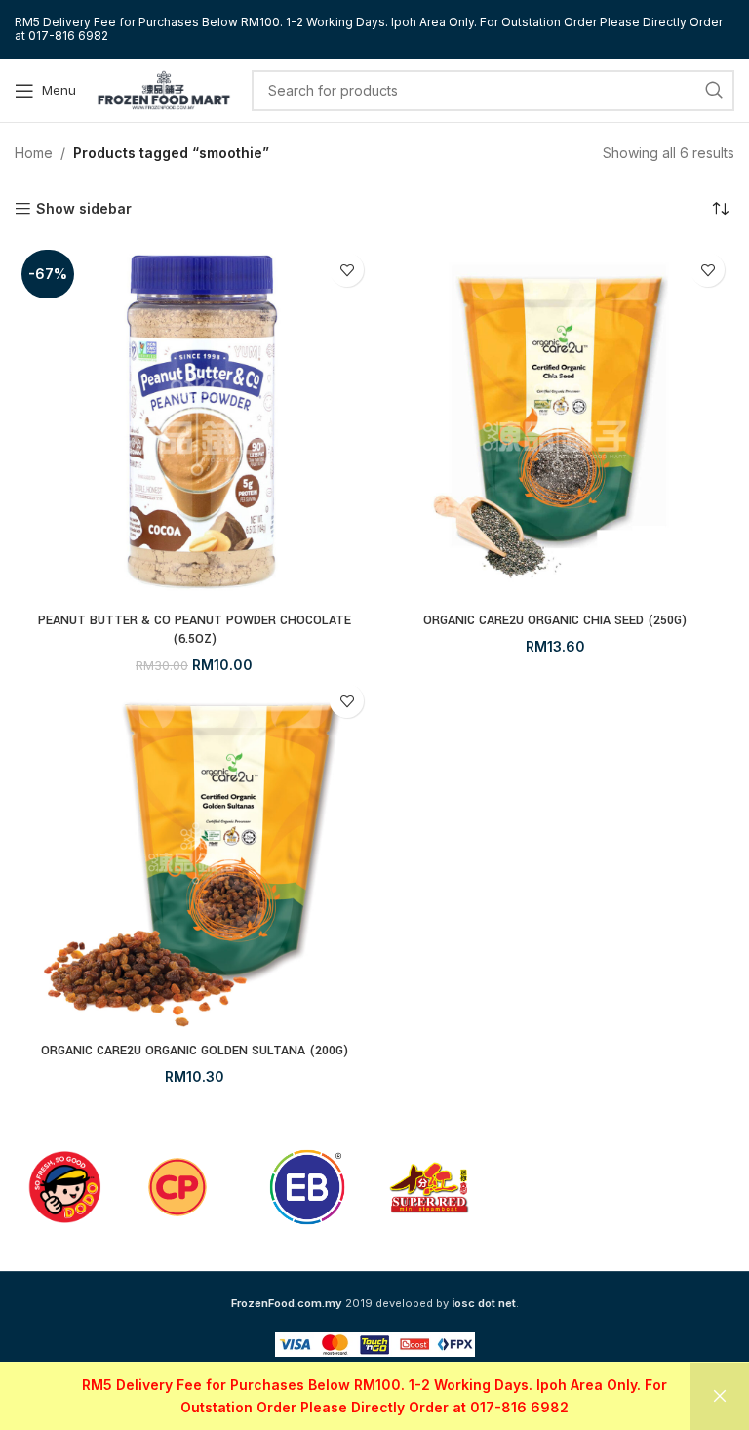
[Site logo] (164, 88)
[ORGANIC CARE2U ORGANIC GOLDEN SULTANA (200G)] (194, 853)
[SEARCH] (713, 90)
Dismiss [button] (719, 1396)
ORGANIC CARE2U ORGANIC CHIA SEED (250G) (555, 620)
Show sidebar (84, 209)
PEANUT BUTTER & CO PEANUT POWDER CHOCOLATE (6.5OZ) (194, 630)
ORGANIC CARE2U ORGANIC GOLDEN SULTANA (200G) (194, 1050)
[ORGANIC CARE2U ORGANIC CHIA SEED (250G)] (554, 422)
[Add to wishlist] (347, 270)
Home (34, 152)
